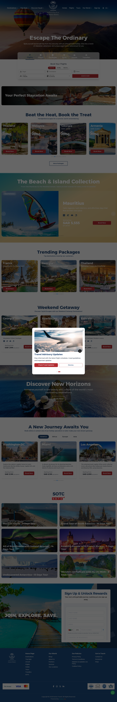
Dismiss (71, 368)
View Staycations (46, 368)
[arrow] (58, 371)
